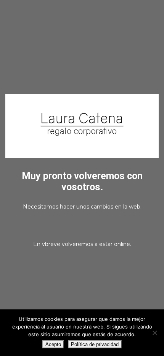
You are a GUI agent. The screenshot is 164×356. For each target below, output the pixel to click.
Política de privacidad (95, 344)
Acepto (53, 344)
